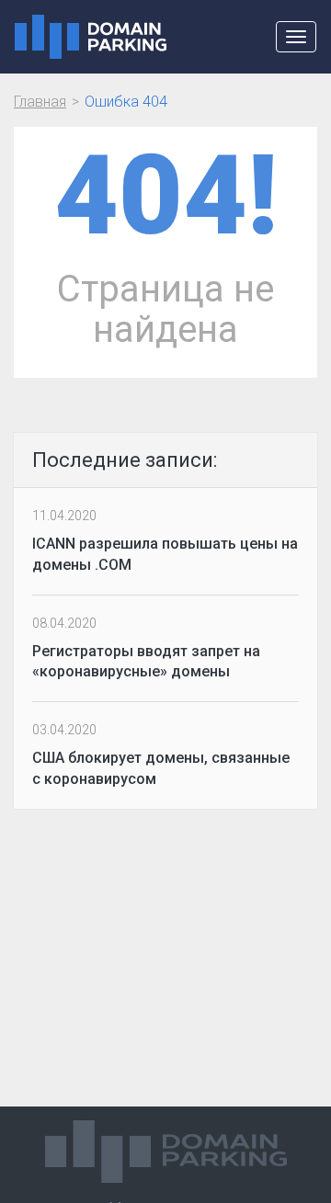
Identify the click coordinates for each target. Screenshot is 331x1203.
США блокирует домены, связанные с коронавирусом (161, 768)
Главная (40, 101)
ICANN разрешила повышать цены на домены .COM (165, 554)
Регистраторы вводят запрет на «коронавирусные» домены (146, 661)
